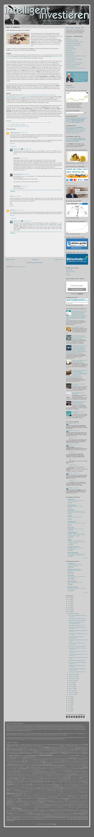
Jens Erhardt (57, 779)
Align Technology (45, 746)
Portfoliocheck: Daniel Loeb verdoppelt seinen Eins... (77, 628)
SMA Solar (28, 805)
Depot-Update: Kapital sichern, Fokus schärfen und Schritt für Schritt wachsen (76, 511)
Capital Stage (85, 757)
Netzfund (44, 793)
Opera (41, 795)
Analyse (68, 118)
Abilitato (69, 539)
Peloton (20, 796)
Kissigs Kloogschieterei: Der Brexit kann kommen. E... (78, 648)
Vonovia (8, 816)
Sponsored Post (80, 805)
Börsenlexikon (69, 50)
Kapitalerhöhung (9, 782)
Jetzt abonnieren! (77, 289)
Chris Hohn (30, 759)
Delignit (9, 764)
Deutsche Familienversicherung (58, 764)
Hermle (7, 777)
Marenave (65, 787)
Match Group (50, 788)
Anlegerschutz (84, 747)
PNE (29, 798)
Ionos (72, 778)
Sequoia (86, 803)
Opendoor (38, 795)
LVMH (44, 787)
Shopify (16, 126)
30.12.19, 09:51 (17, 196)
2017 (69, 698)
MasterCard (39, 788)
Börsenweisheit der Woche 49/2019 (77, 660)
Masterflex (45, 788)
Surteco (57, 809)
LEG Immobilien (37, 785)
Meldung (17, 790)
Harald (11, 196)
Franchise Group (85, 770)
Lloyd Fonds (20, 787)
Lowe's (31, 787)
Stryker (43, 809)
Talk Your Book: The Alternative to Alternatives (75, 571)
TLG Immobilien (29, 811)
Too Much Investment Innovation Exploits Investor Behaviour (77, 589)
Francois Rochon (10, 771)
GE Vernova (19, 772)
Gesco (56, 772)
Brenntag (67, 755)
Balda (14, 750)
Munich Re (57, 792)
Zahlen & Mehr (73, 819)
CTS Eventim (20, 762)
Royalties (70, 801)
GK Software (80, 772)
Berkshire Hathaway (59, 752)
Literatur (16, 787)
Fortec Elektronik (75, 770)
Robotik (34, 801)
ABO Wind (37, 744)
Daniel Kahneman (50, 762)
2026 (69, 597)
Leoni (68, 785)
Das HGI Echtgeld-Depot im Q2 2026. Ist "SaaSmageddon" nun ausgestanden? (77, 554)
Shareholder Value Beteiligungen (42, 804)
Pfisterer (77, 797)
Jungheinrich (83, 781)
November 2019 (73, 674)
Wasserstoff (76, 816)
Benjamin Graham (38, 752)
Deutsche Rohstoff (10, 765)
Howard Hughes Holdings (59, 777)
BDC (83, 750)
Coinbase (86, 759)
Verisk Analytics (22, 814)
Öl (34, 795)
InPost (34, 778)
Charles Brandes (64, 758)
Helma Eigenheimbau (56, 775)
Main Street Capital (58, 787)
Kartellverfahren (26, 782)
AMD (11, 747)
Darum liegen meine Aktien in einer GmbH (75, 68)
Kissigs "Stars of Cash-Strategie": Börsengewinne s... (76, 637)
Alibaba (39, 746)
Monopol (8, 792)
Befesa (18, 752)
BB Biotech (80, 750)
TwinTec (14, 813)
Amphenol (41, 747)
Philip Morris (14, 798)
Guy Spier (23, 775)
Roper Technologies (63, 801)
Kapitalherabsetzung (18, 782)
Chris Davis (25, 760)
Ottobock (56, 795)
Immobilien (15, 778)
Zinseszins (11, 820)
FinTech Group (44, 770)
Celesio (50, 758)
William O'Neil (26, 819)
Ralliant (55, 800)
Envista (30, 768)
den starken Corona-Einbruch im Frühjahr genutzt (45, 225)
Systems (73, 809)
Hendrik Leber (62, 775)
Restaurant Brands (74, 800)
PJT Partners (25, 798)
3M (12, 744)
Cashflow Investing (26, 758)
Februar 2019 (72, 692)
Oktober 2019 (72, 676)
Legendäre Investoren (71, 57)
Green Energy (74, 774)
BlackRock (48, 753)
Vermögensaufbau (40, 814)
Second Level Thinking (66, 803)
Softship (60, 805)
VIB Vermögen (62, 814)
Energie (20, 768)
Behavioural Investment (73, 587)
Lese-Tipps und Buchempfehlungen (74, 59)
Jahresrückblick (15, 780)
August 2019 (72, 680)
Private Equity (65, 798)
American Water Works (31, 747)
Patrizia (71, 795)
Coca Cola (81, 760)
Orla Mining (48, 795)
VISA (84, 814)
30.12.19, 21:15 (24, 158)
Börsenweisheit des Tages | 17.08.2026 (78, 412)
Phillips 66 (19, 798)
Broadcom (71, 755)
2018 (69, 696)
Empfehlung (84, 767)
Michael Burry (43, 790)
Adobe (67, 744)
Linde (13, 787)
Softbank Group (50, 805)
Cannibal (66, 757)
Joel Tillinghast (14, 781)
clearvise (67, 760)
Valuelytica (70, 515)
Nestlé (34, 793)
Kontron (40, 784)
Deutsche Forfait (67, 764)
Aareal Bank (28, 744)
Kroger (61, 784)
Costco (76, 761)
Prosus (86, 798)
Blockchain (60, 753)
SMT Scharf (32, 805)
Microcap (57, 790)
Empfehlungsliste (9, 768)
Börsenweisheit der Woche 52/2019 (77, 618)
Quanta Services (50, 800)
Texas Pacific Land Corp (71, 810)
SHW (7, 805)
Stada (24, 807)
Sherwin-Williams (58, 804)
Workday (50, 819)
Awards (84, 749)
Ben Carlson (30, 752)
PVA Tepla (29, 800)
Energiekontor (25, 768)
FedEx (11, 770)
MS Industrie (34, 791)
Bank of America (19, 750)
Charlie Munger (72, 758)
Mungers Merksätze (51, 792)
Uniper (50, 813)
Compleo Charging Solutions (33, 761)
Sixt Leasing (16, 805)
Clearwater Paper (73, 759)
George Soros (51, 772)
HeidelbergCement (43, 775)
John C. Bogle (20, 781)
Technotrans (20, 810)
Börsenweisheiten (70, 54)
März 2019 (71, 690)
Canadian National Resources (43, 757)
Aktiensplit (35, 746)
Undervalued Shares (72, 581)
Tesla (55, 810)
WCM (7, 817)
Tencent (46, 810)
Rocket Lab (46, 801)
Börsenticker (36, 755)
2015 (69, 702)
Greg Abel (79, 774)
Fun (64, 771)
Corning (69, 761)
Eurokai (59, 768)
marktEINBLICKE (72, 521)
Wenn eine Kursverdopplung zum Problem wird (77, 523)
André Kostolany (62, 747)
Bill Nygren (16, 753)
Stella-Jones (65, 807)
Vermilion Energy (32, 814)
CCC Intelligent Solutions (44, 758)
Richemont (15, 801)
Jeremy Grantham (63, 780)
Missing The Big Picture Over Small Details (75, 517)
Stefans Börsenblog (72, 532)
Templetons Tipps (75, 133)
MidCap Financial (67, 790)
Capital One (71, 757)
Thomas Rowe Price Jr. (14, 811)
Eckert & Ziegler (41, 767)
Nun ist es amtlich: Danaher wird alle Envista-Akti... (77, 643)
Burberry (20, 757)
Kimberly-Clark (66, 782)
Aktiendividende (23, 746)
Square (19, 126)
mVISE (65, 792)
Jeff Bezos (41, 780)
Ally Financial (57, 746)
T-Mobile (77, 809)
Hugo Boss (74, 777)
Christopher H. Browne (38, 760)
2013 (69, 707)
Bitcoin (38, 753)
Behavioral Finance (23, 752)
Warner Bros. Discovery (40, 816)
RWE (11, 803)
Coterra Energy (81, 761)
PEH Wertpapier (15, 797)
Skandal (21, 805)
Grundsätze (73, 119)
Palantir (59, 795)
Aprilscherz (35, 749)
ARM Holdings (66, 749)
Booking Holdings (73, 753)
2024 (69, 601)
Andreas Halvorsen (71, 747)
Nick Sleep (76, 793)
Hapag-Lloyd (36, 775)
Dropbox (24, 767)
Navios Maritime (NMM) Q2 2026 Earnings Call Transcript (75, 565)
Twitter (67, 273)
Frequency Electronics (32, 771)
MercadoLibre (23, 790)
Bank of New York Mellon (28, 750)
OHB (33, 795)
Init (32, 778)
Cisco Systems (62, 760)
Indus (20, 778)
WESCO (21, 817)
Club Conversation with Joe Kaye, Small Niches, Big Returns (76, 577)
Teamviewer (15, 810)
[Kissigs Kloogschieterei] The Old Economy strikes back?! (79, 361)
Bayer (76, 750)
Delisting (13, 764)
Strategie (82, 120)
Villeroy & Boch (69, 814)
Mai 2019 (71, 686)
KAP (87, 781)
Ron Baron (56, 801)
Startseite (35, 259)
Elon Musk (72, 767)
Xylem (68, 819)
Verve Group (56, 814)
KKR (31, 784)
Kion (82, 782)
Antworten (12, 143)
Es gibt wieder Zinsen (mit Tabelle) (75, 506)
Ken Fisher (40, 782)
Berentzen (51, 752)
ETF (55, 768)
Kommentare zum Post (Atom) (18, 266)
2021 (69, 607)
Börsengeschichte (10, 755)
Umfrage (38, 813)
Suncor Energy (52, 809)
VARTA (7, 814)
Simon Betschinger (72, 505)
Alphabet (69, 746)
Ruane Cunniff (77, 801)
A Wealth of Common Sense (74, 569)
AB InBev (32, 744)
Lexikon (81, 785)
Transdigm (74, 811)
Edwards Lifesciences (50, 767)
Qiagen (36, 800)
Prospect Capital (81, 798)
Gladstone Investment (14, 774)
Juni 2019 (71, 684)
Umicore (41, 813)
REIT (63, 800)
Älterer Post (59, 259)
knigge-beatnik (72, 465)
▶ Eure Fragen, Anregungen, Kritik (75, 27)
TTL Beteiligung (84, 811)
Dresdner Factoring (18, 767)
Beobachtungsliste (70, 61)
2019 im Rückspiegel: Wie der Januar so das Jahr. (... (78, 616)
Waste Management (83, 816)
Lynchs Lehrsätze (75, 131)
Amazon (8, 747)
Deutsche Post (85, 764)
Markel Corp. (14, 788)
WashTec (68, 816)
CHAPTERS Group (57, 758)
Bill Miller (11, 753)
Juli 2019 (71, 682)
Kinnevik (71, 782)
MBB (61, 788)
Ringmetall (19, 801)
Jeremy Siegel (71, 780)
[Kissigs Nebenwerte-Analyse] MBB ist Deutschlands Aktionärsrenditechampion (79, 403)
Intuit (61, 778)
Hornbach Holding (47, 777)
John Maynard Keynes (38, 781)
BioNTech (26, 753)
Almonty (62, 746)
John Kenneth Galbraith (28, 781)
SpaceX (63, 805)
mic (39, 790)
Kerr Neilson (59, 782)
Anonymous (71, 437)
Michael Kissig (51, 790)
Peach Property (9, 796)
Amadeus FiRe (85, 746)
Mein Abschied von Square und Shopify (77, 620)
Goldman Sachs (42, 774)
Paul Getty (76, 795)
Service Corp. (15, 804)
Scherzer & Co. (35, 803)
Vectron (10, 814)
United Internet (55, 813)
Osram (52, 795)
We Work (11, 817)
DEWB (27, 765)
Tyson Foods (22, 813)
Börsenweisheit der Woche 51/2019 (77, 625)
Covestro (8, 762)
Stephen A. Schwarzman (73, 807)
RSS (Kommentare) (70, 271)
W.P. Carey (16, 816)
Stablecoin (20, 807)
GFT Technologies (67, 772)
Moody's (16, 792)
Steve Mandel (85, 807)
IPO (75, 778)
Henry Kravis (74, 775)
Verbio (17, 814)
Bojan (70, 459)
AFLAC (79, 744)
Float (63, 770)
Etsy (57, 768)
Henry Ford (68, 775)
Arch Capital (40, 749)
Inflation (23, 778)
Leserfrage (76, 785)
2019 (69, 611)
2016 (69, 700)
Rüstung (8, 803)
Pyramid (32, 800)
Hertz (10, 777)
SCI (52, 803)
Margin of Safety (71, 787)
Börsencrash (85, 753)
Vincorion (75, 814)
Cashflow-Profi (71, 499)
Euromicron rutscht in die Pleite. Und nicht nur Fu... (78, 658)
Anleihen (8, 749)
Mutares (61, 792)
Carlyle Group (18, 758)
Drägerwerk (11, 767)
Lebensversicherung (30, 785)
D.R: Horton (31, 762)
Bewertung (75, 752)
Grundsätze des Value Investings (73, 45)
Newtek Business (70, 793)
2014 (69, 705)
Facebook (68, 275)
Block (57, 753)
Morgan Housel (22, 792)
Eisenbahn (65, 767)
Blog (64, 753)
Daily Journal (36, 762)
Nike (85, 793)
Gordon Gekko (58, 774)
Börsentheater (80, 127)
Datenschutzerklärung (71, 66)
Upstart (72, 813)
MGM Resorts (35, 790)
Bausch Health (63, 750)
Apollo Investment (26, 749)
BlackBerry (43, 753)
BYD (37, 757)
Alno (65, 746)
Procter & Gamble (73, 798)
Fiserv (53, 770)
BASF (56, 750)
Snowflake (36, 805)
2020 (69, 609)
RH (6, 801)
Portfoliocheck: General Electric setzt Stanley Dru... (77, 666)
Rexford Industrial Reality (83, 800)
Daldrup (40, 762)
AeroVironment (75, 744)
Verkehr (26, 814)
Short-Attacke (80, 804)
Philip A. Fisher (84, 797)
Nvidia (16, 795)
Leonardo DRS (63, 785)
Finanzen (35, 770)
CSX (16, 762)
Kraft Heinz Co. (56, 784)
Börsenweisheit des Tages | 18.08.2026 (78, 384)
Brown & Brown (82, 755)
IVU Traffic (85, 778)
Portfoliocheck (41, 798)
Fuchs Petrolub (60, 771)
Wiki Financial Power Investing (42, 817)
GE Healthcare (14, 772)
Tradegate (63, 811)
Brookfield (76, 755)
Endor (17, 768)
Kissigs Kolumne (18, 784)
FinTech (40, 770)
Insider (37, 778)
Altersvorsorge (74, 746)
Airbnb (82, 744)
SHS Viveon (85, 804)
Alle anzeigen (85, 558)
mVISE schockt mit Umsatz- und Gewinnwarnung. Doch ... (76, 623)
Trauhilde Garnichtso (14, 132)
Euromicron (63, 768)
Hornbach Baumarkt (38, 777)
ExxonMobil (77, 768)
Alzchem (80, 746)
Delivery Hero (19, 764)
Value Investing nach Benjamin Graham (74, 41)
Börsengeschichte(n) (70, 52)
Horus (52, 777)
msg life (38, 792)
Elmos (68, 767)
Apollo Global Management (16, 749)
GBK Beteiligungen (82, 771)
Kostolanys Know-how (47, 784)
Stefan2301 (12, 210)
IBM (11, 778)
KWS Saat (78, 784)
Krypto (66, 784)
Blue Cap (67, 753)
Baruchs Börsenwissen (71, 127)
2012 (69, 708)
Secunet (72, 803)
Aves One (81, 749)
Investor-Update (77, 138)
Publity (20, 800)
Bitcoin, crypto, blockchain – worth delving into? (75, 583)
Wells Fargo (16, 817)
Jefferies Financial (47, 779)
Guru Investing (18, 775)
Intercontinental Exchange (50, 778)
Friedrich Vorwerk (41, 771)
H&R (26, 775)
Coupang (86, 761)
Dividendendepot (61, 765)
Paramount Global (65, 795)
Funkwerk (67, 771)
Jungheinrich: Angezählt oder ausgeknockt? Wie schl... (78, 631)
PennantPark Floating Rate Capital (30, 797)
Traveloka (78, 811)
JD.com (26, 779)
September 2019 (73, 678)
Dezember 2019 (73, 613)
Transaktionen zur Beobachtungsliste (74, 63)
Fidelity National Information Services (21, 770)
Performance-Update (74, 141)
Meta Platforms (29, 790)
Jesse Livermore (77, 780)
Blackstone (52, 753)
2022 (69, 605)
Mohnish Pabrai (80, 790)
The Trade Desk (80, 810)
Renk (70, 800)
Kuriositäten (73, 784)
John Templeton (47, 781)
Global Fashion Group (23, 774)
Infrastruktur (28, 778)
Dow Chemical (83, 765)
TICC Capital (22, 811)
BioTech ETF (34, 753)
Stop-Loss (28, 809)
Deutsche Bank (39, 764)
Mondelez (86, 790)
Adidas (64, 744)
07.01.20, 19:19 (24, 186)
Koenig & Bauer (36, 784)
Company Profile (24, 761)
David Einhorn (67, 762)
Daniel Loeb (56, 762)
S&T (14, 803)
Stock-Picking (25, 126)
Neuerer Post (10, 259)
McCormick (65, 788)
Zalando (86, 819)
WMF (34, 819)
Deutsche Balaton (31, 764)
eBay (37, 767)
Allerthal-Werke (52, 746)
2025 (69, 599)
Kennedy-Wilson (47, 782)
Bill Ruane (21, 753)
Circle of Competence (53, 760)
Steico (60, 807)
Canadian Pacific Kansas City (55, 757)
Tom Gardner (35, 811)
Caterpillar (32, 758)
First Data (50, 770)
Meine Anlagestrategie (71, 49)
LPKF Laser (34, 787)
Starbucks (47, 807)
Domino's (73, 765)
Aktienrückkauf (29, 746)
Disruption (39, 765)
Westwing (32, 817)
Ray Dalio (60, 800)
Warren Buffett (49, 816)
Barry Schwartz (41, 750)
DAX (83, 762)
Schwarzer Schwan (47, 803)
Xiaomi (65, 819)
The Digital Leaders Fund (73, 546)
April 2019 (71, 688)
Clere (78, 760)
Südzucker (47, 809)
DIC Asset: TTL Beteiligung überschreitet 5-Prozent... (78, 634)
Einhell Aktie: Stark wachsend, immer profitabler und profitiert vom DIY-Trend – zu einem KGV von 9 (76, 542)
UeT (35, 813)
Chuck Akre (46, 760)
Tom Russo (41, 811)
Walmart (20, 816)
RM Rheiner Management (27, 801)
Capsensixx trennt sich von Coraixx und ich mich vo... (77, 651)
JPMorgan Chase (63, 781)
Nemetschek (30, 793)
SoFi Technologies (43, 805)
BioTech (30, 753)
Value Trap (85, 813)
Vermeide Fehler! (70, 47)
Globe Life (30, 774)
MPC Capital (28, 792)
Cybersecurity (25, 762)
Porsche (35, 798)
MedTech (12, 790)
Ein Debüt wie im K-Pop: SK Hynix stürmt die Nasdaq (75, 548)
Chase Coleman (80, 758)
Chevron (86, 758)
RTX (73, 801)
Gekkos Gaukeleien (28, 772)
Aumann (73, 749)
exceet (73, 768)
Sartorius (23, 803)
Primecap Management (56, 798)
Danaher (44, 762)
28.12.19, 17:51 (23, 132)
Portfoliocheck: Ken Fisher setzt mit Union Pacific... (78, 640)
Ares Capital (45, 749)
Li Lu (84, 785)
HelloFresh (49, 775)
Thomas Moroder (17, 174)
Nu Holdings (12, 795)
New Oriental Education (62, 793)
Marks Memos (19, 788)
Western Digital (26, 817)
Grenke (7, 775)
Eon (39, 768)
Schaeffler (30, 803)
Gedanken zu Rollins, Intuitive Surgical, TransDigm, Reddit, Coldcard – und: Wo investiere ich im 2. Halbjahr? (76, 535)
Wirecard (31, 819)
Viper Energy (80, 814)
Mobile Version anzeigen (34, 262)
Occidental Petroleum (27, 795)
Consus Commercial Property (51, 761)
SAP (20, 803)
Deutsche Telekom (19, 765)
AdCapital (60, 744)
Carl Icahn (13, 758)
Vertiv (52, 814)
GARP (71, 771)
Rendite (66, 800)
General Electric (35, 772)
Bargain (35, 750)
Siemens (10, 805)
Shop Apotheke (65, 804)
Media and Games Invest (82, 788)
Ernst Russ (43, 768)
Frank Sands (17, 771)
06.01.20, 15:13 (26, 174)
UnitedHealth (61, 813)
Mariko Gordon (78, 787)
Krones (63, 784)
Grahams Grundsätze (74, 130)
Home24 (32, 777)
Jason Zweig (21, 780)
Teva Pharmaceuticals (61, 810)
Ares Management (52, 749)
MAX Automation (56, 788)
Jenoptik (52, 779)
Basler (59, 750)
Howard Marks (68, 777)
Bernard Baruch (68, 752)
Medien (8, 790)
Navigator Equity (84, 792)
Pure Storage (24, 800)
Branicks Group (62, 755)
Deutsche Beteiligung (47, 764)
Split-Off (75, 805)
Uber (26, 813)
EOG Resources (35, 768)
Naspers (72, 792)
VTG (11, 816)
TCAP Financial (9, 810)
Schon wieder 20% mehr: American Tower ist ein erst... (78, 655)
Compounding (42, 761)
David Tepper (79, 762)
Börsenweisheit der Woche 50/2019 (77, 646)
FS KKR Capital (52, 771)
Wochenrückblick (40, 819)
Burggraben (78, 118)
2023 (69, 603)
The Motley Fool (71, 563)
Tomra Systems (48, 811)
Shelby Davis (52, 804)
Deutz (25, 765)
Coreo (58, 761)
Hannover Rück (31, 775)
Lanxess (11, 785)
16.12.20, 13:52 (27, 221)
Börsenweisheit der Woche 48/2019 (77, 671)
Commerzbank (17, 761)
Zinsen (7, 820)
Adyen (70, 744)
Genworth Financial (43, 772)
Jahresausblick (9, 780)
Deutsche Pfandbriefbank (76, 764)
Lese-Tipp (71, 785)
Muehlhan (44, 792)
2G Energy (8, 744)
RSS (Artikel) (69, 269)
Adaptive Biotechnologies (52, 744)
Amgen (37, 747)
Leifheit (52, 785)
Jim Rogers (83, 780)
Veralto (14, 814)
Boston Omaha (56, 755)
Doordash (78, 765)
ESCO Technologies (50, 768)
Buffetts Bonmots (78, 128)
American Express (15, 747)
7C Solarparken (21, 744)
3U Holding (15, 744)
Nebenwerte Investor (21, 794)
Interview (58, 778)
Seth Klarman (27, 804)
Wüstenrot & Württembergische (58, 819)
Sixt (13, 805)
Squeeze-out (15, 807)
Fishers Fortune (58, 770)
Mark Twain (8, 788)
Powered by (73, 293)
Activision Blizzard (43, 744)
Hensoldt (79, 775)
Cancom (63, 757)
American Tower (23, 747)
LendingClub (57, 785)
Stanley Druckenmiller (39, 807)
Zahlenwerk (80, 819)
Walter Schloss (31, 816)
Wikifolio (20, 819)
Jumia (78, 781)
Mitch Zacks (74, 790)
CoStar (72, 761)
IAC (85, 777)
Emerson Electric (77, 767)
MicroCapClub (71, 575)
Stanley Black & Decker (29, 807)
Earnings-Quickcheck (31, 767)
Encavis (14, 768)
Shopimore (75, 804)
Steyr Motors (8, 809)
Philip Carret (9, 798)
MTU (41, 791)
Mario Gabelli (85, 787)
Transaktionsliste (68, 811)
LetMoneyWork (71, 510)
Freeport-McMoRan (24, 771)
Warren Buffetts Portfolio (60, 816)
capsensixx (8, 758)
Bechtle (15, 752)
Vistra (87, 814)
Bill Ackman (83, 752)
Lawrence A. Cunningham (19, 785)
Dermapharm (25, 764)
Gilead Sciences (75, 772)
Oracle (44, 795)
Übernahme (30, 813)
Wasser (72, 816)
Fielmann (31, 770)
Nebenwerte (69, 120)
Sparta (67, 805)
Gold (38, 774)
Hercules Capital (84, 775)
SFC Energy (32, 804)
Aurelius (76, 749)
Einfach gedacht (69, 138)
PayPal (86, 795)
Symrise (69, 809)
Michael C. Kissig (17, 149)
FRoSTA (47, 771)
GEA (23, 772)
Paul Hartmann (81, 795)
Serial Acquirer (9, 804)
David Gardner (73, 762)
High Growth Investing (73, 552)
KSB (69, 784)
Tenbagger (42, 810)
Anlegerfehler (73, 118)
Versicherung (47, 814)
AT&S (70, 749)
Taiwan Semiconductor (83, 809)
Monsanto (12, 792)
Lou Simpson (26, 787)
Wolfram (46, 819)
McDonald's (70, 788)
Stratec (32, 809)
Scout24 (55, 803)
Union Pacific (46, 813)
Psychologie (9, 800)
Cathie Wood (36, 758)
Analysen (12, 126)
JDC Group (30, 780)
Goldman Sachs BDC (50, 774)
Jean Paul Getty (36, 780)
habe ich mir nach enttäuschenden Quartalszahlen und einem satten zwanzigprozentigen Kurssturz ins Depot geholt (31, 95)
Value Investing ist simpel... (72, 40)
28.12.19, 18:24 (27, 149)
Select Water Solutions (79, 803)
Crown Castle (13, 762)
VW (13, 816)
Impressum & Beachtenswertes (73, 64)
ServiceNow (21, 804)
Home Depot (27, 777)
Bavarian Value (71, 527)
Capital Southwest (78, 757)
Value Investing (75, 122)
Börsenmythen (24, 755)
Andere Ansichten (55, 747)
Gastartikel (75, 771)
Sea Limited (59, 803)
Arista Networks (59, 749)
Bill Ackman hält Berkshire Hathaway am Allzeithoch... (78, 663)
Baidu (11, 750)
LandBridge (82, 784)
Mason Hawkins (33, 788)
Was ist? (81, 122)
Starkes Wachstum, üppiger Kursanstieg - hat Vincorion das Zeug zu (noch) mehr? (79, 337)
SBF (27, 803)
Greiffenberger (84, 774)
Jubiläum (69, 781)
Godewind (34, 774)
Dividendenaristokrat (52, 765)
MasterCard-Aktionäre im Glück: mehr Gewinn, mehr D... (77, 669)
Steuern (80, 807)
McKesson (75, 788)
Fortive (79, 770)
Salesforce (17, 803)
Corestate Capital (63, 761)
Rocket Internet (39, 801)
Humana (77, 777)
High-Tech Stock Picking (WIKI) (18, 777)
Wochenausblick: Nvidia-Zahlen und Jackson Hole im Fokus (75, 501)
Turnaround (68, 122)
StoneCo (24, 809)
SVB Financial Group (63, 809)
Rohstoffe (51, 801)
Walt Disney (25, 816)
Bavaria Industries (71, 750)
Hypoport (82, 777)
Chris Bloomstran (19, 759)
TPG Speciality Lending (56, 811)
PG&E (80, 796)
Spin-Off (71, 805)
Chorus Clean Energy (10, 760)
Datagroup (62, 762)
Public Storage (15, 800)
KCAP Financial (33, 782)
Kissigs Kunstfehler (80, 119)
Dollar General (68, 765)
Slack (24, 805)
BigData (79, 752)
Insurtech (42, 778)
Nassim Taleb (77, 792)
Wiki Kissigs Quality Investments (74, 817)
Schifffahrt (41, 803)
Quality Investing (76, 120)
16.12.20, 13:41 (20, 210)
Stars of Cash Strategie (54, 807)
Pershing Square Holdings (63, 796)
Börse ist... (79, 753)
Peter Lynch (71, 797)
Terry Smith (51, 810)
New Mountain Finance (51, 793)
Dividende (68, 119)
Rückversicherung (84, 801)
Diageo (30, 765)
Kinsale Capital (77, 782)
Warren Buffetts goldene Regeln (73, 43)
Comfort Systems (10, 761)
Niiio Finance (81, 793)
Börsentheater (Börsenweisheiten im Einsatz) (76, 56)
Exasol (70, 768)
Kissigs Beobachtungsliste (78, 327)
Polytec (31, 798)
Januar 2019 (72, 694)
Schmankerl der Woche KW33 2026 (76, 529)
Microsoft (61, 790)
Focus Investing (67, 770)
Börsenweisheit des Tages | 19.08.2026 (78, 393)
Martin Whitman (26, 788)
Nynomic (20, 795)
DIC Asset (34, 765)
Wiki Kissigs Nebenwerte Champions (57, 817)
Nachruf (68, 792)
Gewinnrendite (60, 772)
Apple (31, 749)
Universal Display (67, 813)
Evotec (67, 768)
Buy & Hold (84, 118)
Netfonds (40, 793)
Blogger (54, 824)
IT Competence (79, 778)
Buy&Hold (32, 757)
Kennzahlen (53, 782)
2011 (69, 711)
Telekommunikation (28, 810)
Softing (56, 805)
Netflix (36, 793)
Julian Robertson (74, 781)
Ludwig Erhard (40, 787)
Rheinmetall (10, 801)
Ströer (39, 809)
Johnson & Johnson (55, 781)
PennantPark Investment (42, 797)
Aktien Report (15, 746)
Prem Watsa (48, 798)
